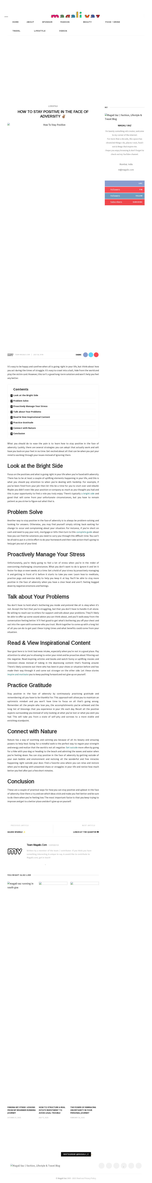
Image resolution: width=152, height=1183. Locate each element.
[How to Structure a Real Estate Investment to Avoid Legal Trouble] (53, 992)
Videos (63, 31)
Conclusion (19, 433)
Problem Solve (20, 400)
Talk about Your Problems (27, 411)
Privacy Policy (90, 1178)
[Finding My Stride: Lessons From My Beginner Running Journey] (21, 992)
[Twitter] (36, 864)
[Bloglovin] (45, 864)
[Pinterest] (41, 864)
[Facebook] (32, 864)
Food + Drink (112, 22)
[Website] (27, 864)
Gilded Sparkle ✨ (16, 832)
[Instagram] (49, 864)
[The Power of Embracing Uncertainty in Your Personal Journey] (84, 992)
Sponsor (47, 22)
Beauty (87, 22)
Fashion (65, 22)
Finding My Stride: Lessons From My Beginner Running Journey (21, 1110)
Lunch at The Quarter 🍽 (86, 832)
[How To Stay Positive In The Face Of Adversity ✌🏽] (53, 233)
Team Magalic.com (22, 355)
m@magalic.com (126, 170)
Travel (16, 31)
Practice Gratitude (23, 422)
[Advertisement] (76, 75)
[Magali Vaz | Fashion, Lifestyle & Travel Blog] (35, 1165)
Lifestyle (40, 31)
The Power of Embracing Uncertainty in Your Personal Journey (83, 1110)
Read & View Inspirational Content (31, 417)
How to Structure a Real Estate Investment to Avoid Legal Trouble (52, 1110)
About (30, 22)
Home (15, 22)
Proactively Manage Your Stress (30, 406)
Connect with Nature (24, 428)
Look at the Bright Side (25, 395)
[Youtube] (54, 864)
